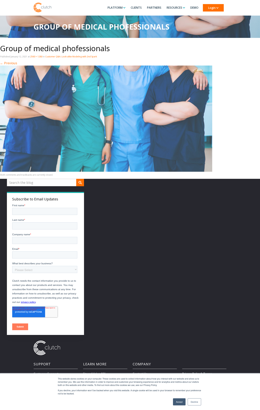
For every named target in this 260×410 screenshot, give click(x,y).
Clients (136, 8)
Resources (175, 8)
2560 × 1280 (36, 56)
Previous (8, 63)
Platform (115, 8)
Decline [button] (194, 401)
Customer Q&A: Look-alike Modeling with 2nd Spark (71, 56)
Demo (194, 8)
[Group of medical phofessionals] (106, 118)
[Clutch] (42, 7)
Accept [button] (179, 401)
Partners (154, 8)
